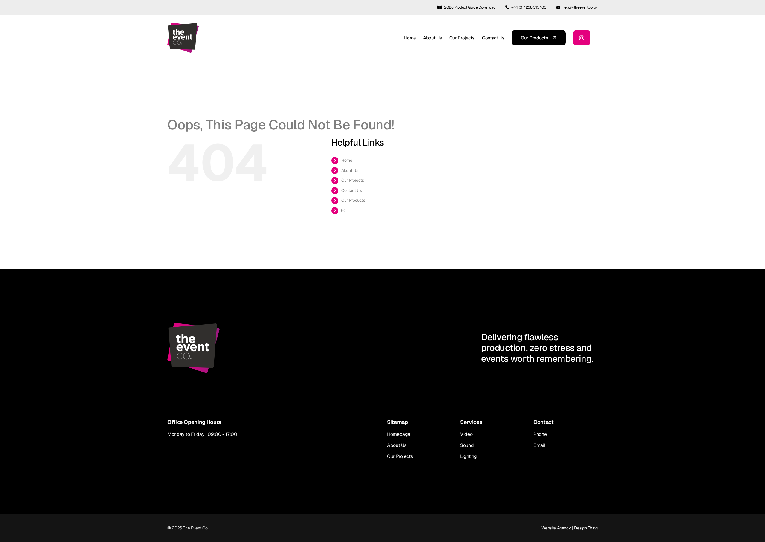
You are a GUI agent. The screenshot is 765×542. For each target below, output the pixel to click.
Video (466, 434)
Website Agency (556, 528)
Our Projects (352, 180)
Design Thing (586, 528)
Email (539, 445)
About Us (349, 170)
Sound (467, 445)
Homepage (398, 434)
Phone (540, 434)
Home (346, 160)
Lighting (468, 456)
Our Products (353, 200)
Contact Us (351, 190)
